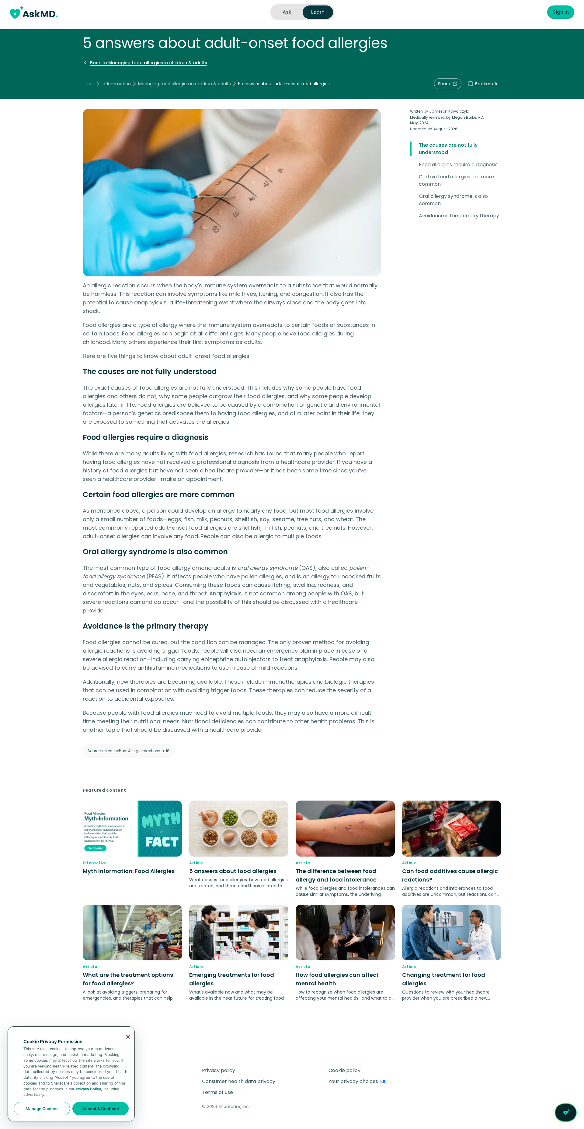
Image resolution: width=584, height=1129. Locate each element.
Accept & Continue (100, 1108)
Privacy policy (218, 1070)
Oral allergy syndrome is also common (453, 200)
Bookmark (486, 84)
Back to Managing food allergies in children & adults (148, 63)
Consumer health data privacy (238, 1081)
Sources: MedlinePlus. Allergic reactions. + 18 (128, 750)
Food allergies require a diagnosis (458, 164)
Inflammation (116, 84)
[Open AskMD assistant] (566, 1112)
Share (444, 84)
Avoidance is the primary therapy (459, 215)
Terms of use (217, 1092)
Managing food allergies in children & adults (184, 84)
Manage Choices (42, 1108)
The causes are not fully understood (448, 149)
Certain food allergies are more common (456, 180)
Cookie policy (344, 1070)
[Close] (128, 1036)
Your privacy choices (353, 1081)
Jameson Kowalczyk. (449, 111)
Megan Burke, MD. (468, 117)
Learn (88, 84)
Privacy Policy (88, 1089)
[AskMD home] (33, 12)
